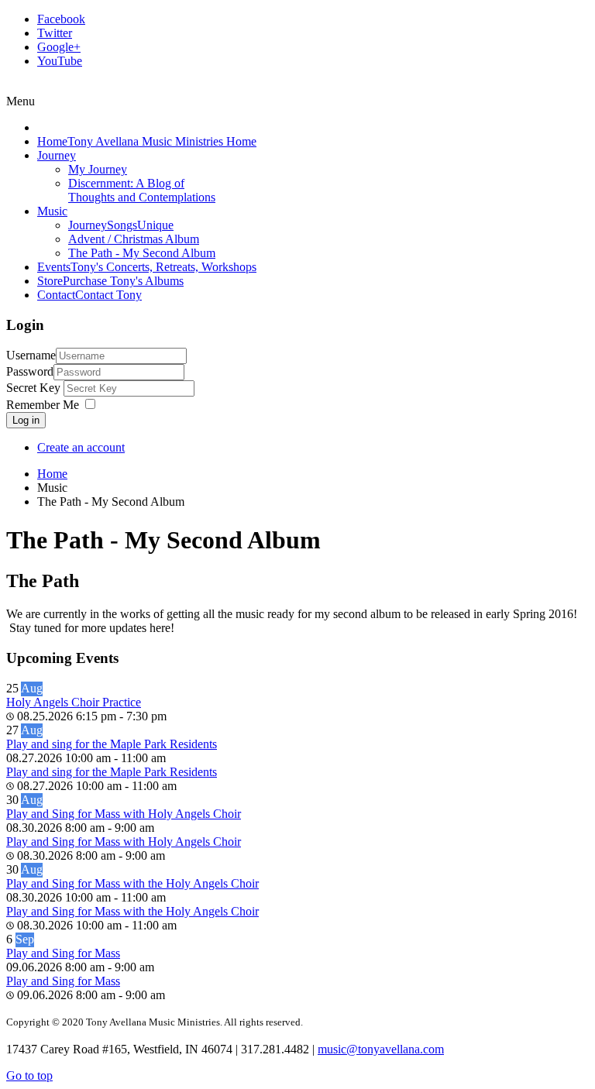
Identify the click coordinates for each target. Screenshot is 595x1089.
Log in (26, 420)
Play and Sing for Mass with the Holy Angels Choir (132, 883)
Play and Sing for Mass (63, 953)
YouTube (59, 60)
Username (31, 355)
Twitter (54, 33)
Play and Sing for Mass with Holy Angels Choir (123, 813)
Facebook (61, 19)
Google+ (59, 46)
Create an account (81, 447)
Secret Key (35, 387)
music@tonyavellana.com (381, 1049)
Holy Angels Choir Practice (73, 702)
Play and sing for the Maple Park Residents (111, 744)
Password (29, 371)
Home (52, 473)
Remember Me (42, 404)
